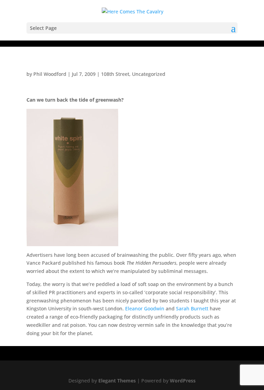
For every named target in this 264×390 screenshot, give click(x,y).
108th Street (115, 74)
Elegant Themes (117, 380)
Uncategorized (148, 74)
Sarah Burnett (192, 308)
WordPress (183, 380)
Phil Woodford (49, 74)
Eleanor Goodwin (145, 308)
